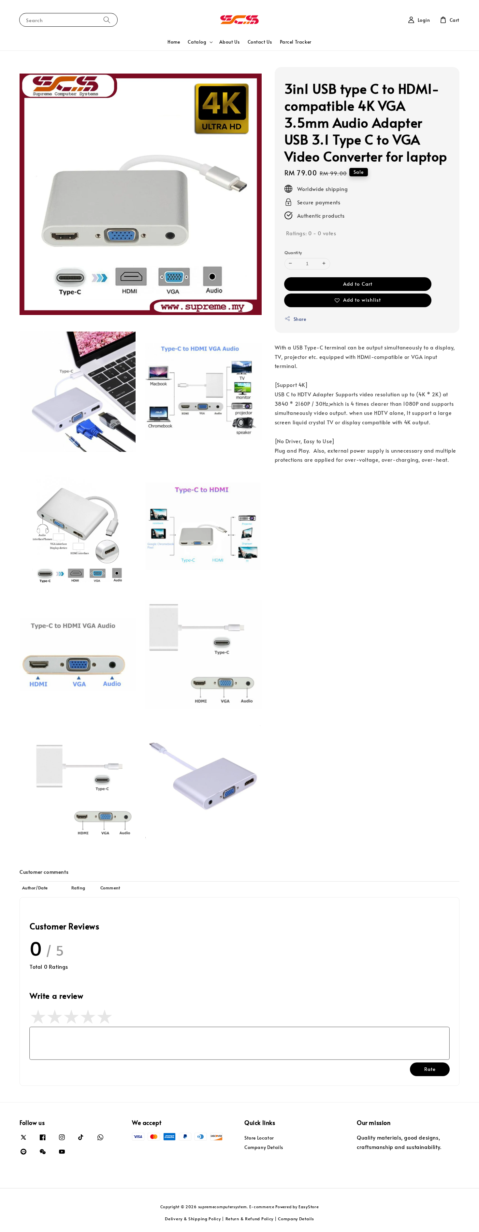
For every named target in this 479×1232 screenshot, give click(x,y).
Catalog (197, 42)
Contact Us (260, 42)
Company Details (263, 1147)
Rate (430, 1068)
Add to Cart (357, 283)
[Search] (106, 19)
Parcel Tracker (296, 42)
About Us (229, 42)
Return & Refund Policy (249, 1219)
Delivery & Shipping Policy (193, 1219)
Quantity (293, 252)
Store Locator (259, 1138)
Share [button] (300, 319)
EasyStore (308, 1207)
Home (173, 42)
